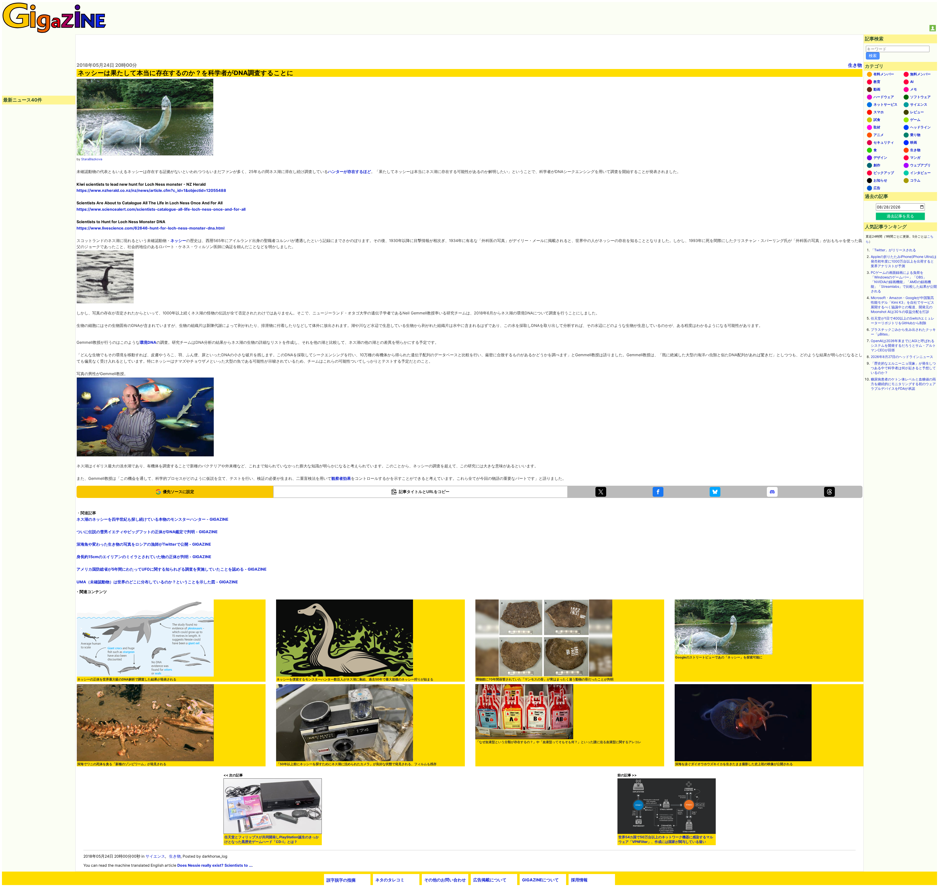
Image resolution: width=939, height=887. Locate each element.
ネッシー (178, 240)
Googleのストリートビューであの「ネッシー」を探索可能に (718, 657)
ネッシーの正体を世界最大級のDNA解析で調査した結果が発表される (126, 679)
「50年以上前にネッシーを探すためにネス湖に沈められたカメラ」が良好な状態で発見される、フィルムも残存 (356, 764)
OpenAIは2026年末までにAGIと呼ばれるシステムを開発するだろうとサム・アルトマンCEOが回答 (903, 345)
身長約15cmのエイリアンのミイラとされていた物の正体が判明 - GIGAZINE (144, 556)
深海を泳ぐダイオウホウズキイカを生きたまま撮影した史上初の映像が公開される (734, 764)
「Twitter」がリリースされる (893, 250)
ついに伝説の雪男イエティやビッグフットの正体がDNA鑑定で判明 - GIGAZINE (147, 531)
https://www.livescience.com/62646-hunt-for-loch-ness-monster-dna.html (150, 228)
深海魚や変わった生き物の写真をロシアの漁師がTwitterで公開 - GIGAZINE (144, 544)
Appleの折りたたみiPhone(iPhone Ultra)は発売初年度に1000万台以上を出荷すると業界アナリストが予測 (904, 261)
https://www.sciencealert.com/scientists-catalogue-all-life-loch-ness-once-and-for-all (161, 209)
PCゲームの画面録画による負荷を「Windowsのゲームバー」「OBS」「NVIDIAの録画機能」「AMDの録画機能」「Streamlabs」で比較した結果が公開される (904, 281)
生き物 (855, 65)
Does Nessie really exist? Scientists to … (214, 865)
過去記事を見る (900, 216)
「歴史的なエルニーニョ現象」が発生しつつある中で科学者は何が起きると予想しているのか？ (903, 368)
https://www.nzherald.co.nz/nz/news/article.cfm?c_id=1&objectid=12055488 (151, 190)
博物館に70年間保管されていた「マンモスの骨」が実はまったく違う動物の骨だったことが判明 (545, 679)
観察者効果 (341, 478)
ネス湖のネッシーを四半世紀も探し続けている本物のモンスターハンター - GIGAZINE (152, 519)
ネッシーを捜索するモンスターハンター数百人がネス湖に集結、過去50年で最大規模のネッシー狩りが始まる (355, 679)
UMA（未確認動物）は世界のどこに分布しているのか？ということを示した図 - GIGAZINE (157, 581)
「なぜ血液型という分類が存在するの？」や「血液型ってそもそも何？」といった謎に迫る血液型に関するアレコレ (558, 742)
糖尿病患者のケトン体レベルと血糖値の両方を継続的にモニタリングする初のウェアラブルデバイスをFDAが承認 (903, 384)
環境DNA (148, 342)
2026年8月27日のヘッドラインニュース (902, 357)
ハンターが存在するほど (349, 171)
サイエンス (155, 856)
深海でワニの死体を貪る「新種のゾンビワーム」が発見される (121, 764)
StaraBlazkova (91, 159)
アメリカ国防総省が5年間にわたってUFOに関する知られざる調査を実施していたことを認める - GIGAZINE (172, 569)
